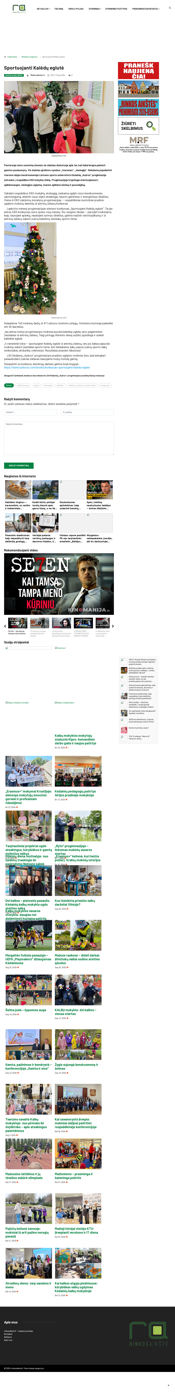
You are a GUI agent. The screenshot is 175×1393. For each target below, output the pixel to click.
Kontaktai (8, 1334)
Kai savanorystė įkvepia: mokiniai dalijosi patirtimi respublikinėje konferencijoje (76, 1123)
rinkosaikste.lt (37, 75)
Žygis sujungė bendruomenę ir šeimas (76, 1066)
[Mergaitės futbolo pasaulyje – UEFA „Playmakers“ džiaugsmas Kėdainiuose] (28, 935)
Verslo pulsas (76, 9)
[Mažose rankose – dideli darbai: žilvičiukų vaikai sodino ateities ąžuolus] (78, 935)
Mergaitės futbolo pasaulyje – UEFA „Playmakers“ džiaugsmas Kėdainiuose (28, 959)
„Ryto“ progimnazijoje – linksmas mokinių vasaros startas (73, 850)
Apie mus (8, 1340)
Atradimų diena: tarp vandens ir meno (28, 1285)
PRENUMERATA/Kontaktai (145, 9)
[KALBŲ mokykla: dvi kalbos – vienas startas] (78, 990)
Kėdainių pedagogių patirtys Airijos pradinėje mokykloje (75, 793)
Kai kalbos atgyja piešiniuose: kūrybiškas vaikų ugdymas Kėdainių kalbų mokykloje (76, 1287)
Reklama (8, 1337)
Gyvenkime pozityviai (116, 9)
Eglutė (36, 385)
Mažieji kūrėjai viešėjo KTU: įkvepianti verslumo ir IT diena (76, 1230)
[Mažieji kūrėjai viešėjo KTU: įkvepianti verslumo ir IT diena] (78, 1208)
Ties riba (58, 9)
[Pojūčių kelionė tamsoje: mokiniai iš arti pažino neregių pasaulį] (28, 1208)
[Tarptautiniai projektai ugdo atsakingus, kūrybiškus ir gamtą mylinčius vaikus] (28, 826)
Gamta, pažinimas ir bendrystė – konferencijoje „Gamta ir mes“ (28, 1066)
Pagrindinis (12, 57)
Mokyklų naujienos (29, 57)
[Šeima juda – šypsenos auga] (28, 990)
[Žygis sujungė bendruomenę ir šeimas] (78, 1044)
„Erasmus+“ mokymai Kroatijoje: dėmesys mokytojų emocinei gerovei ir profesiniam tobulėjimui (28, 797)
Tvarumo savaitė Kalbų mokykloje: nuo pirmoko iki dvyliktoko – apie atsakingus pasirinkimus (26, 1125)
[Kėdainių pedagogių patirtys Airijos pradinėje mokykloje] (78, 771)
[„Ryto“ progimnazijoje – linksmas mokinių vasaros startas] (78, 826)
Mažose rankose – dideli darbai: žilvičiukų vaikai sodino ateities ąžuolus (77, 959)
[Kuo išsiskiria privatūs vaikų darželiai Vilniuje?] (78, 880)
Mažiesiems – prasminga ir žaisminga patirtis (74, 1176)
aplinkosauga (23, 385)
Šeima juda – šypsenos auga (25, 1010)
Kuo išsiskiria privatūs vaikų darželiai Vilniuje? (75, 902)
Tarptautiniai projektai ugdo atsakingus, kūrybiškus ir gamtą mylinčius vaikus (28, 850)
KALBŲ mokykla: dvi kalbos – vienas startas (75, 1012)
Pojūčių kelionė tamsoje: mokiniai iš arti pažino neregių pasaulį (27, 1232)
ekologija (48, 385)
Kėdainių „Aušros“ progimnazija (82, 385)
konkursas (105, 385)
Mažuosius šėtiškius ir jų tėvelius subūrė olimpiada (24, 1176)
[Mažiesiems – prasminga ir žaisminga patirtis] (78, 1154)
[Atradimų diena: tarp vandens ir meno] (28, 1263)
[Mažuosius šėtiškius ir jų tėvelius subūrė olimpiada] (28, 1154)
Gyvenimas (94, 9)
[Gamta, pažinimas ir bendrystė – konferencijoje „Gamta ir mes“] (28, 1044)
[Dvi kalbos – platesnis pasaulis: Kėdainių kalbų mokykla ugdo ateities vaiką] (28, 880)
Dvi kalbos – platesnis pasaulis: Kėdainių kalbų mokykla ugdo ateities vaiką (27, 904)
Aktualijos (43, 9)
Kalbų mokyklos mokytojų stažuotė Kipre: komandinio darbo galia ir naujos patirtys (75, 739)
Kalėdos (60, 385)
